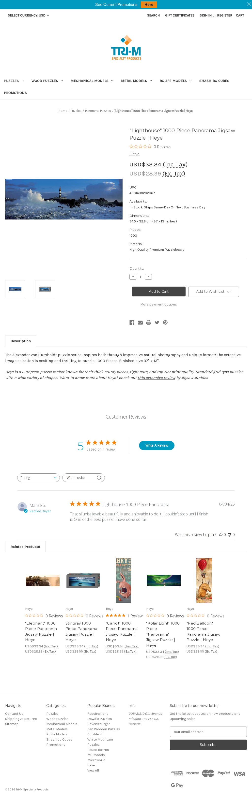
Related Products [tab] (25, 546)
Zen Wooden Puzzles (103, 729)
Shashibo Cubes (214, 80)
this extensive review (156, 377)
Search (153, 15)
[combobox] (38, 477)
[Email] (140, 322)
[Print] (148, 322)
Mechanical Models (90, 80)
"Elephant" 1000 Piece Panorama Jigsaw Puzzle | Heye (41, 631)
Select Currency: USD (27, 15)
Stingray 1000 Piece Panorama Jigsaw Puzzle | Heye (81, 631)
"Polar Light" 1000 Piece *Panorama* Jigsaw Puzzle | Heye (163, 634)
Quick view (42, 576)
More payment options (158, 304)
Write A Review (156, 445)
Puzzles (11, 80)
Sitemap (11, 724)
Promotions (15, 92)
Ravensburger (98, 724)
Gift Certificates (179, 15)
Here (148, 4)
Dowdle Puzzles (99, 719)
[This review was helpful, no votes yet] (220, 534)
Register (224, 15)
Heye (91, 765)
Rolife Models (173, 80)
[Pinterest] (165, 322)
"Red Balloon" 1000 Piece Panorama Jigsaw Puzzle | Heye (203, 631)
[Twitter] (157, 322)
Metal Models (134, 80)
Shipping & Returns (21, 719)
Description (21, 341)
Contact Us (14, 714)
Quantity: (136, 268)
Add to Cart (42, 585)
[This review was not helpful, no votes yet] (229, 534)
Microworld (96, 760)
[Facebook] (131, 322)
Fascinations (98, 714)
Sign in (206, 15)
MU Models (96, 755)
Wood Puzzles (45, 80)
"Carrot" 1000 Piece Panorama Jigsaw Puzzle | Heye (122, 631)
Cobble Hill (95, 734)
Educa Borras (98, 750)
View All (93, 770)
